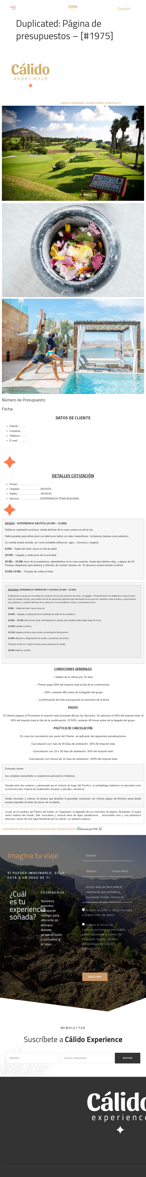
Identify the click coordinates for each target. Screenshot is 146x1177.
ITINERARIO (77, 103)
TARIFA (64, 103)
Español (124, 8)
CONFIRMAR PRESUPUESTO (20, 829)
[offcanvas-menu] (13, 7)
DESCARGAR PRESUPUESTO (58, 829)
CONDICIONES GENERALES (103, 103)
